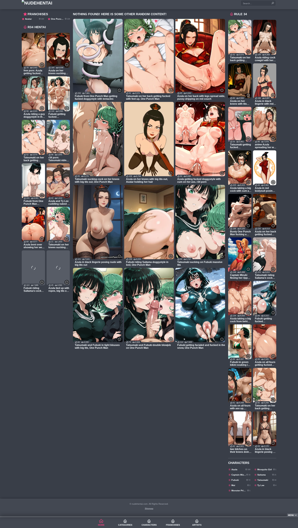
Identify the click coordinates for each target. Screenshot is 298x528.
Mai (240, 485)
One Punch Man (60, 19)
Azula (240, 469)
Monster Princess (240, 490)
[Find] (272, 3)
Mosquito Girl (266, 469)
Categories (125, 525)
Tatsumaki (266, 480)
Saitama (266, 474)
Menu (291, 515)
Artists (196, 525)
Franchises (173, 525)
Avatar (34, 19)
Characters (149, 525)
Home (101, 525)
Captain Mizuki (240, 474)
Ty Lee (266, 485)
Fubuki (240, 480)
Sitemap (149, 508)
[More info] (119, 90)
